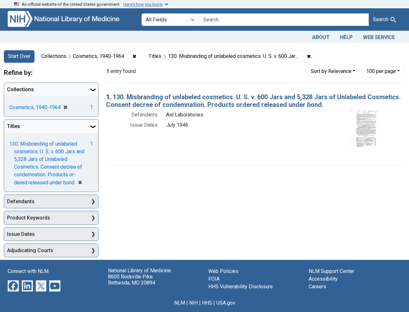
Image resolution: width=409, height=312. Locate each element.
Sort (331, 71)
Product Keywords (28, 218)
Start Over (19, 56)
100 (381, 71)
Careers (317, 287)
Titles (13, 126)
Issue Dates (21, 234)
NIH (193, 303)
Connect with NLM (28, 271)
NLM (179, 303)
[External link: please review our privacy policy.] (13, 286)
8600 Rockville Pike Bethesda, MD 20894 (131, 280)
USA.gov (225, 303)
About (321, 37)
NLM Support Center (331, 271)
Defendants (21, 201)
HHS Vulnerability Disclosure (240, 287)
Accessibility (323, 279)
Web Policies (223, 271)
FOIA (214, 279)
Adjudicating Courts (30, 250)
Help (346, 37)
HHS (207, 303)
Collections (20, 89)
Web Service (379, 37)
